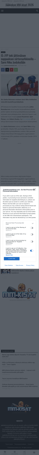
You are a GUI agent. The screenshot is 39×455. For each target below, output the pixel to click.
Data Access (19, 265)
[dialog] (19, 227)
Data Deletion (9, 265)
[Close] (35, 190)
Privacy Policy (30, 265)
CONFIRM (11, 258)
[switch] (31, 228)
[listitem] (19, 223)
